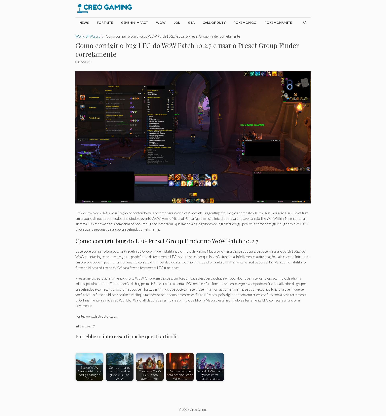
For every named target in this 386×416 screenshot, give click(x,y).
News (84, 22)
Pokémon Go (245, 22)
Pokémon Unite (278, 22)
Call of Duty (214, 22)
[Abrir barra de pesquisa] (305, 23)
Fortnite (105, 22)
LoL (177, 22)
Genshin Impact (134, 22)
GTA (191, 22)
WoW (161, 22)
